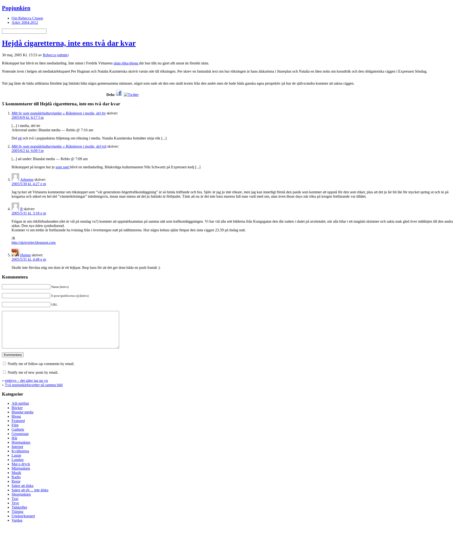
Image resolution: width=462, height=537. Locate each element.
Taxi (15, 499)
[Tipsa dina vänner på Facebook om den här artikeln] (119, 95)
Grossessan (20, 434)
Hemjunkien (21, 442)
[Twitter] (131, 95)
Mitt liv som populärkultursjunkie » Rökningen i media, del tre (59, 113)
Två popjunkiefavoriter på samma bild (34, 385)
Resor (16, 481)
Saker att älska (22, 486)
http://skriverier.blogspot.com (34, 242)
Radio (16, 477)
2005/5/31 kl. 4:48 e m (29, 259)
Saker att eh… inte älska (30, 490)
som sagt (63, 167)
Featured (18, 421)
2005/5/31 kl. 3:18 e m (29, 213)
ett (20, 138)
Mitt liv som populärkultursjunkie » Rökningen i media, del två (59, 146)
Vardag (17, 520)
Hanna (25, 255)
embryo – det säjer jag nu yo (26, 381)
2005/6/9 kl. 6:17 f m (28, 117)
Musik (16, 473)
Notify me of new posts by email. (33, 372)
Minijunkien (21, 468)
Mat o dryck (21, 464)
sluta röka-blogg (126, 63)
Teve (15, 503)
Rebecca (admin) (56, 55)
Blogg (16, 416)
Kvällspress (20, 451)
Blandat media (22, 412)
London (18, 460)
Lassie (16, 455)
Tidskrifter (19, 507)
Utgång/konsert (23, 516)
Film (15, 425)
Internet (17, 447)
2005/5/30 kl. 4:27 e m (29, 184)
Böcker (17, 408)
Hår (14, 438)
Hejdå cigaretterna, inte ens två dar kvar (69, 43)
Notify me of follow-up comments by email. (41, 364)
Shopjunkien (21, 494)
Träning (17, 512)
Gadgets (18, 429)
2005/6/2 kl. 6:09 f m (28, 151)
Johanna (26, 179)
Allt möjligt (20, 403)
